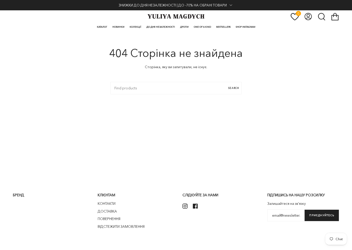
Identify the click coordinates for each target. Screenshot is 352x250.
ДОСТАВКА (107, 211)
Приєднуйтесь (321, 215)
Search (233, 88)
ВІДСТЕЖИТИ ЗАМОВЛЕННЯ (121, 226)
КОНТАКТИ (106, 203)
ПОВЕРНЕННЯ (109, 219)
